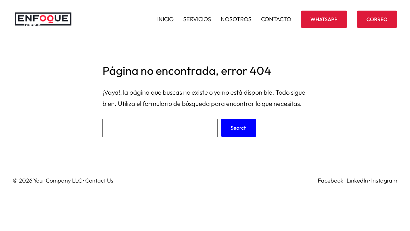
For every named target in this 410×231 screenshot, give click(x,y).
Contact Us (99, 180)
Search (239, 127)
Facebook (330, 180)
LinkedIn (357, 180)
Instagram (384, 180)
